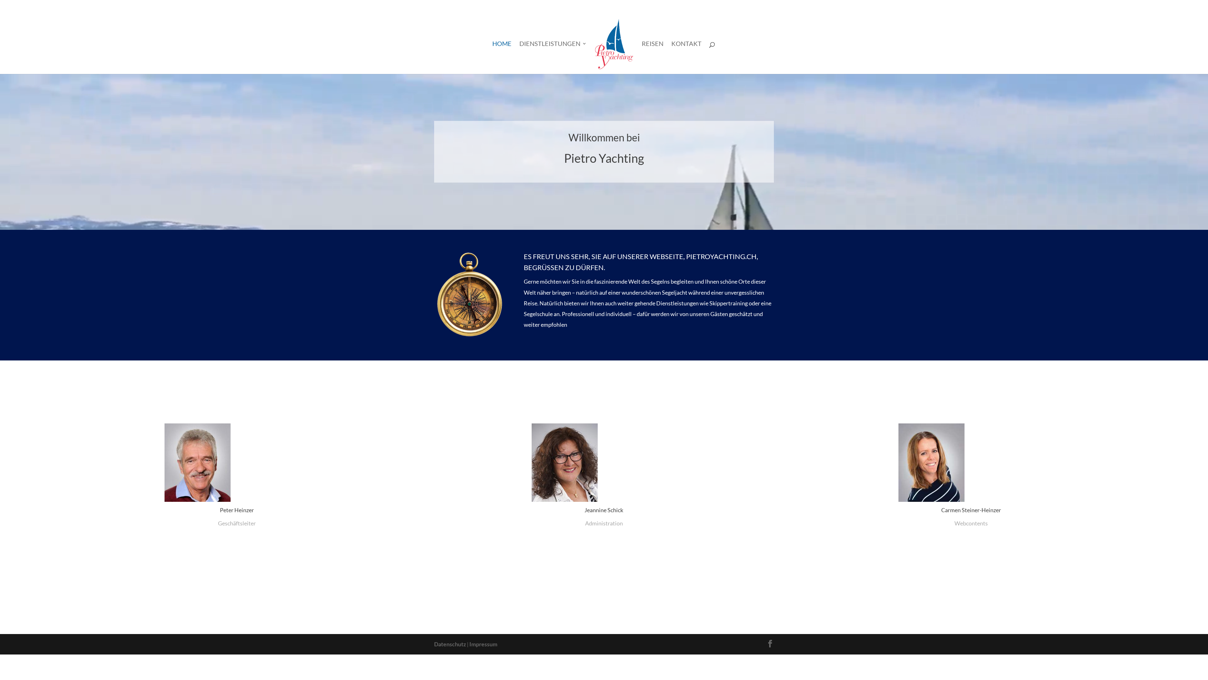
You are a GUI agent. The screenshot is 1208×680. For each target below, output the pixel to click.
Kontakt (686, 44)
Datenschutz (450, 644)
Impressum (483, 644)
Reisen (652, 44)
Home (502, 44)
